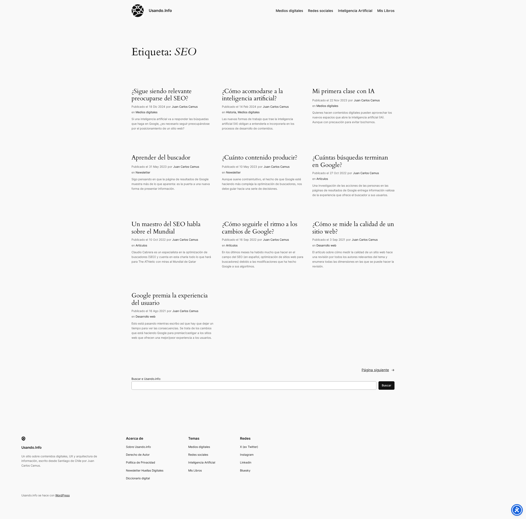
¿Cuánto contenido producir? (259, 158)
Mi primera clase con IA (343, 91)
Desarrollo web (326, 245)
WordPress (62, 495)
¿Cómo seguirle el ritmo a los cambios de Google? (259, 228)
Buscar (386, 385)
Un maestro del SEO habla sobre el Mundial (166, 228)
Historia (231, 112)
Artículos (322, 178)
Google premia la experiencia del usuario (170, 299)
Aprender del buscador (161, 158)
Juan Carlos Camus (185, 106)
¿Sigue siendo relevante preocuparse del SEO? (162, 95)
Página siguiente (378, 370)
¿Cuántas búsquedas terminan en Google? (350, 161)
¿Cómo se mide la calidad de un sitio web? (353, 228)
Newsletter (143, 172)
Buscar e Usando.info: (146, 378)
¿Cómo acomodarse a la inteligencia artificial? (252, 95)
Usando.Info (160, 10)
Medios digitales (146, 112)
